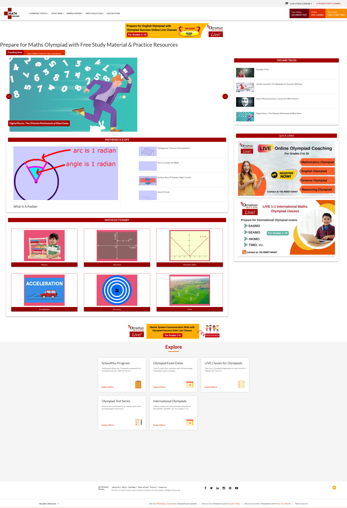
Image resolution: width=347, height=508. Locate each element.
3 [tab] (117, 137)
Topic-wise (56, 13)
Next (225, 96)
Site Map (131, 487)
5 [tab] (125, 137)
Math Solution (94, 13)
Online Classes (300, 503)
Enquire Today (202, 503)
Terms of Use (143, 487)
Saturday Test (299, 13)
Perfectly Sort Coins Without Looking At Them (276, 113)
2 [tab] (113, 137)
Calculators (113, 13)
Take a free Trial (336, 13)
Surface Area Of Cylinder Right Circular (174, 177)
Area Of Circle (164, 192)
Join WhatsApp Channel (328, 3)
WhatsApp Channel (132, 503)
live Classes (317, 13)
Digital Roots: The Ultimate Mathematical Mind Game (278, 99)
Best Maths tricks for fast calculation (44, 52)
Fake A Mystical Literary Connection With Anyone (277, 84)
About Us (116, 487)
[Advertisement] (286, 283)
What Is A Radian (25, 206)
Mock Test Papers (251, 503)
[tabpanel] (117, 62)
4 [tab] (121, 137)
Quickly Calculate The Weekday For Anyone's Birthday (279, 69)
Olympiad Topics (38, 13)
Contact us (162, 487)
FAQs (124, 487)
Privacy (153, 487)
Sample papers (74, 13)
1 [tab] (108, 137)
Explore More (108, 387)
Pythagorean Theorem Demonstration (174, 148)
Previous (9, 96)
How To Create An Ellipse (168, 163)
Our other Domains (300, 3)
